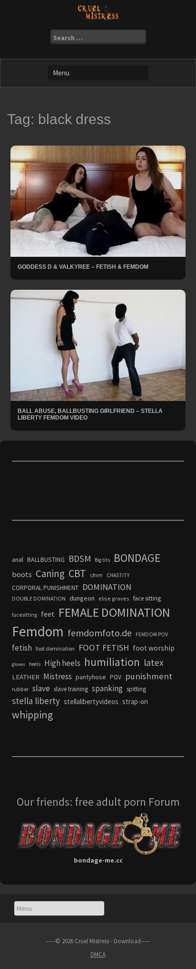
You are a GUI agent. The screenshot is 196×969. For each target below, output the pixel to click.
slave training (71, 689)
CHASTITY (118, 575)
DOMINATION (106, 586)
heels (34, 664)
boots (22, 574)
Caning (50, 573)
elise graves (113, 598)
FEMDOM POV (152, 634)
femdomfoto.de (100, 633)
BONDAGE (137, 557)
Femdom (38, 631)
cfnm (96, 575)
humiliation (112, 662)
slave (41, 688)
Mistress (57, 676)
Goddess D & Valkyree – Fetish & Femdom (83, 266)
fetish (22, 647)
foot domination (55, 648)
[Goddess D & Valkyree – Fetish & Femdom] (98, 200)
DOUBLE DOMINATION (39, 598)
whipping (32, 714)
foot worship (154, 648)
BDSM (80, 558)
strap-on (135, 701)
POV (115, 677)
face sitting (147, 598)
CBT (77, 573)
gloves (18, 664)
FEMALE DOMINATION (114, 612)
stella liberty (36, 700)
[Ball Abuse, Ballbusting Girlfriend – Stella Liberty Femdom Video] (98, 344)
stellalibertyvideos (91, 701)
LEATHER (25, 677)
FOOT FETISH (103, 647)
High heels (62, 663)
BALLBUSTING (46, 559)
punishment (148, 676)
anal (17, 559)
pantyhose (91, 677)
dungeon (82, 598)
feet (48, 614)
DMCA (98, 954)
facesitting (24, 614)
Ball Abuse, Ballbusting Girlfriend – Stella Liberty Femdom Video (90, 414)
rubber (20, 689)
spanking (107, 688)
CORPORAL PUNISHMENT (45, 588)
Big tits (102, 560)
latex (154, 662)
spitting (136, 689)
